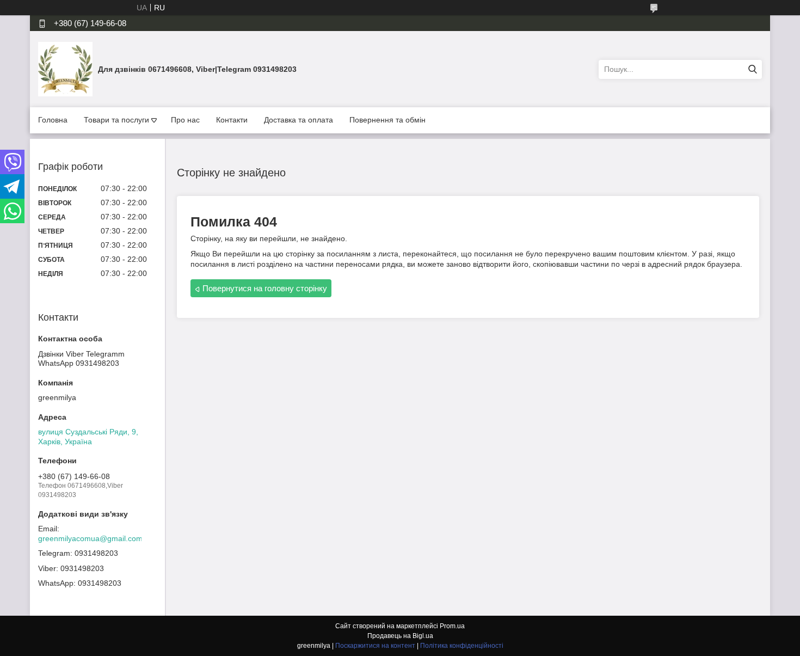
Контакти (232, 119)
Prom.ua (452, 626)
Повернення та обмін (387, 119)
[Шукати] (752, 69)
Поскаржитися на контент (375, 645)
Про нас (185, 119)
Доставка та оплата (298, 119)
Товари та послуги (116, 119)
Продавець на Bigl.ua (400, 636)
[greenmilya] (65, 68)
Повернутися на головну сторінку (264, 288)
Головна (52, 119)
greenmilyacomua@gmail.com (90, 538)
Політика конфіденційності (461, 645)
